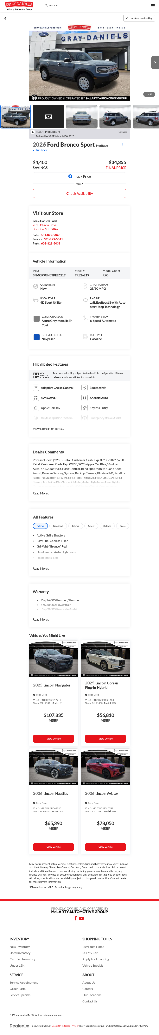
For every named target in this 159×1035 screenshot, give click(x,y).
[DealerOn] (19, 1025)
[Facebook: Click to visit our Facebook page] (75, 918)
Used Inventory (20, 953)
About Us (88, 982)
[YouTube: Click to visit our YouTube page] (81, 918)
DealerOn (56, 1026)
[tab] (40, 526)
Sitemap (66, 1026)
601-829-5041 (53, 239)
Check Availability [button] (79, 193)
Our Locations (91, 995)
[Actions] (122, 144)
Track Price (82, 176)
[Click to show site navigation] (153, 6)
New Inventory (20, 946)
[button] (5, 18)
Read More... (41, 493)
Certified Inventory (22, 959)
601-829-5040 (50, 235)
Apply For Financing (95, 959)
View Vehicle (54, 739)
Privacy (75, 1026)
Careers (87, 988)
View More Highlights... (48, 428)
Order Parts (18, 988)
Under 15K (17, 965)
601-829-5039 (50, 243)
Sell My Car (90, 953)
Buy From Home (93, 946)
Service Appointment (24, 982)
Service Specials (20, 995)
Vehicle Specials (92, 965)
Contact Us (90, 1001)
